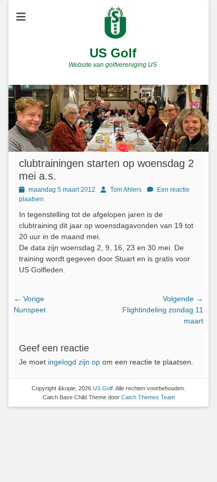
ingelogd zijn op (74, 362)
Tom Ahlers (126, 189)
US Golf (113, 53)
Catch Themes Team (148, 397)
